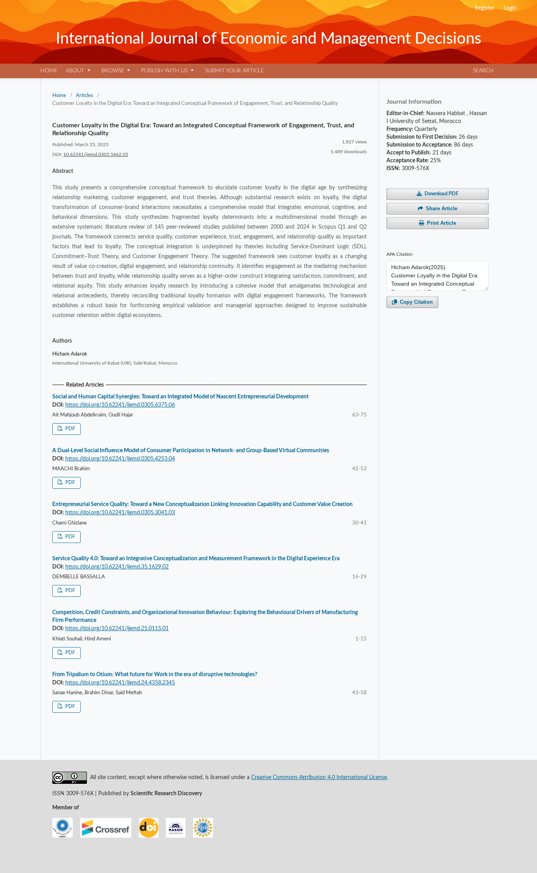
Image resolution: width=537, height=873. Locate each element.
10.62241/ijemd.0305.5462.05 (95, 154)
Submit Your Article (234, 70)
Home (48, 70)
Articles (84, 95)
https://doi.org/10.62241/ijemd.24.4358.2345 (120, 683)
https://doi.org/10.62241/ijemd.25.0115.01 (117, 628)
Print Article (441, 223)
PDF (69, 428)
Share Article (441, 208)
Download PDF (441, 193)
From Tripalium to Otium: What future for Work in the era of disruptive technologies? (154, 674)
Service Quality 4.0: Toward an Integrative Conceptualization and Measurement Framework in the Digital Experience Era (196, 558)
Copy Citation (416, 302)
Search (483, 70)
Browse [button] (113, 70)
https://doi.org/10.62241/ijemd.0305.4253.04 (120, 459)
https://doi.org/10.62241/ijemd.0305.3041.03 (120, 512)
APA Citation (399, 254)
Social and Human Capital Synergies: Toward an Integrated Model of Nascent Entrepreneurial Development (180, 397)
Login (510, 8)
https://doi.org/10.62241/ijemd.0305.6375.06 (120, 405)
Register (485, 8)
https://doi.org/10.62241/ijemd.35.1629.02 (117, 567)
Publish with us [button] (165, 70)
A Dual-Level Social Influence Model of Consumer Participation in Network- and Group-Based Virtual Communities (190, 450)
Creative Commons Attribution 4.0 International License (319, 777)
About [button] (76, 70)
